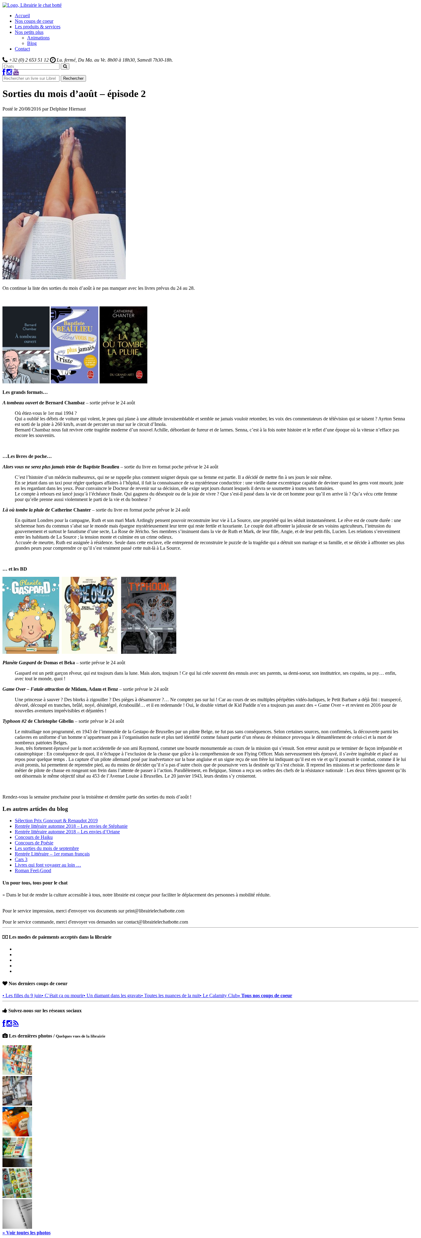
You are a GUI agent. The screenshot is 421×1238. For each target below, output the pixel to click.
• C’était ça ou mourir (63, 995)
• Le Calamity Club (219, 995)
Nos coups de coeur (34, 21)
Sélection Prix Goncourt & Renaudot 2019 (56, 820)
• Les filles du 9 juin (22, 995)
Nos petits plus (29, 32)
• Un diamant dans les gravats (112, 995)
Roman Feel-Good (33, 870)
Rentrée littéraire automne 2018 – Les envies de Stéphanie (71, 826)
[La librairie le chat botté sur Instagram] (9, 72)
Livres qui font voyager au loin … (48, 865)
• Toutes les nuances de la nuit (170, 995)
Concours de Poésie (34, 842)
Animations (38, 37)
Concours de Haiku (34, 837)
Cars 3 (21, 859)
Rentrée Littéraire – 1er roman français (52, 853)
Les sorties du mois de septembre (47, 848)
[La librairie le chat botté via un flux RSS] (15, 1023)
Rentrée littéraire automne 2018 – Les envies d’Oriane (67, 831)
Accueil (22, 15)
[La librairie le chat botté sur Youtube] (16, 72)
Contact (22, 48)
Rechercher (73, 78)
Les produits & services (37, 26)
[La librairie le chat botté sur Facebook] (3, 72)
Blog (32, 43)
